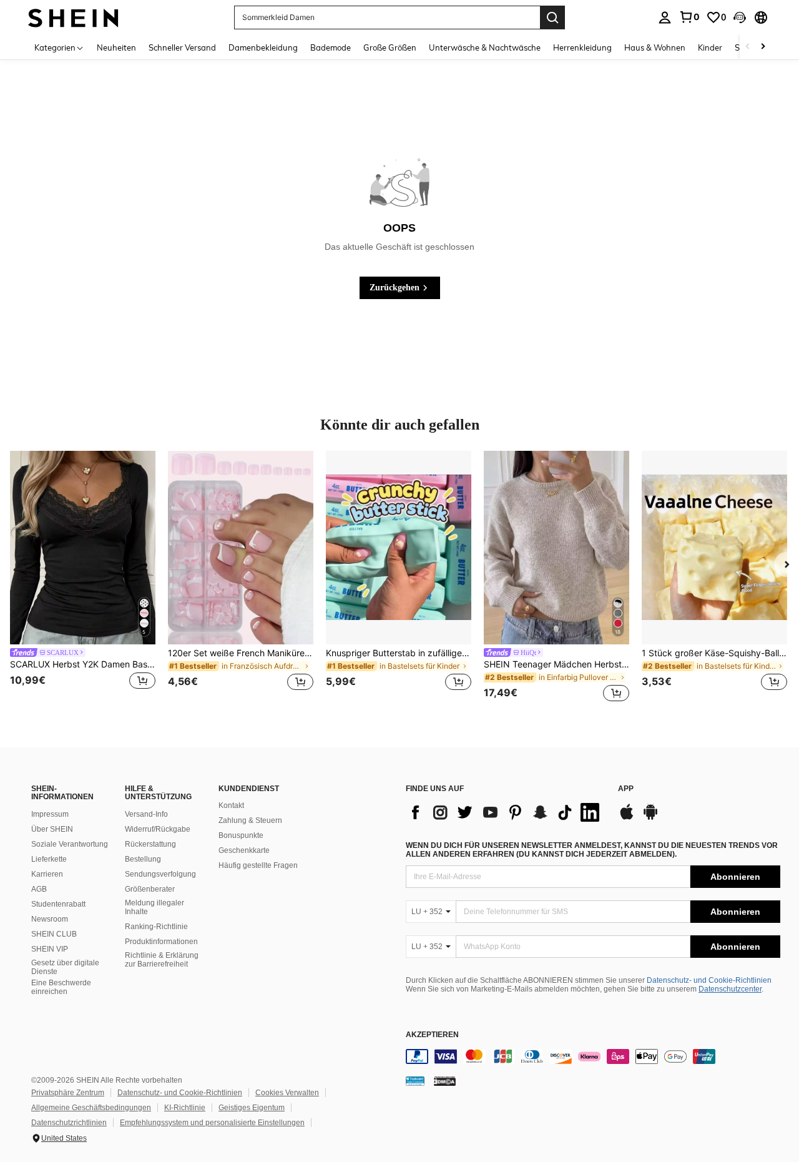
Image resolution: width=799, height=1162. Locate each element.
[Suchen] (552, 17)
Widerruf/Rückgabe (157, 829)
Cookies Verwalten (287, 1092)
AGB (39, 889)
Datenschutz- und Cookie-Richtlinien (709, 980)
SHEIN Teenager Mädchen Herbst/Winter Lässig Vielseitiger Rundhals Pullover (556, 664)
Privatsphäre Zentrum (67, 1092)
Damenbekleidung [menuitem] (263, 47)
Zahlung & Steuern (250, 820)
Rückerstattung (150, 844)
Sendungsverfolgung (160, 874)
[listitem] (82, 578)
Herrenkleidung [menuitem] (582, 47)
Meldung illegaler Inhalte (154, 907)
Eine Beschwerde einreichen (61, 987)
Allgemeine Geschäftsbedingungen (91, 1107)
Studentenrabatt (58, 904)
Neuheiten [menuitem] (116, 47)
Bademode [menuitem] (330, 47)
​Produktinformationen (161, 941)
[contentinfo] (593, 1056)
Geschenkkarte (244, 850)
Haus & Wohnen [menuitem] (654, 47)
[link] (689, 16)
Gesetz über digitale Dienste (65, 967)
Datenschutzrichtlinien (69, 1122)
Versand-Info (146, 814)
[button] (739, 17)
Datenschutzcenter (730, 989)
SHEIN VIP (49, 949)
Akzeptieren (432, 1035)
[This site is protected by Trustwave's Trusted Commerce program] (415, 1080)
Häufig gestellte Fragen (258, 865)
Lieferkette (49, 859)
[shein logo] (73, 17)
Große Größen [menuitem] (389, 47)
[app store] (626, 818)
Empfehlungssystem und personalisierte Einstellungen (212, 1122)
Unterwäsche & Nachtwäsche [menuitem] (485, 47)
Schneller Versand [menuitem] (182, 47)
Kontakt (231, 805)
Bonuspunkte (240, 835)
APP (626, 789)
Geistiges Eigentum (251, 1107)
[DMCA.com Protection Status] (445, 1080)
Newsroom (49, 919)
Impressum (50, 814)
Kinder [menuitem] (710, 47)
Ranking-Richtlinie (156, 926)
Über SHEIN (52, 829)
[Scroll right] (762, 47)
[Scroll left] (747, 47)
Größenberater (150, 889)
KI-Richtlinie (184, 1107)
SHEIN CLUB (54, 934)
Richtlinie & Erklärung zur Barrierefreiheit (162, 959)
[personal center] (664, 17)
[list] (505, 812)
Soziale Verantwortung (69, 844)
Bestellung (143, 859)
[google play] (650, 818)
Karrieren (47, 874)
